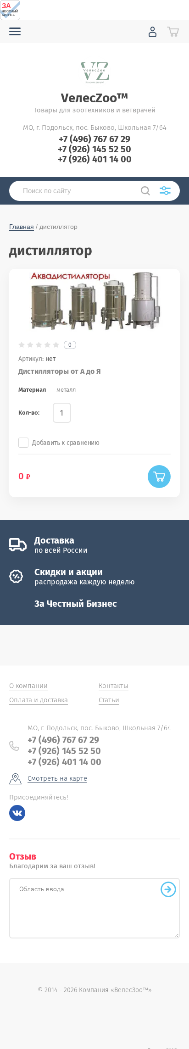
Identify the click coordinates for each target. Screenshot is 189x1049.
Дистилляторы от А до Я (59, 371)
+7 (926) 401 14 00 (95, 159)
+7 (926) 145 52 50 (94, 149)
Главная (21, 226)
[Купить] (159, 476)
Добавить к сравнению (66, 443)
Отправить (168, 889)
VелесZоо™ (94, 97)
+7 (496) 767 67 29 (94, 138)
